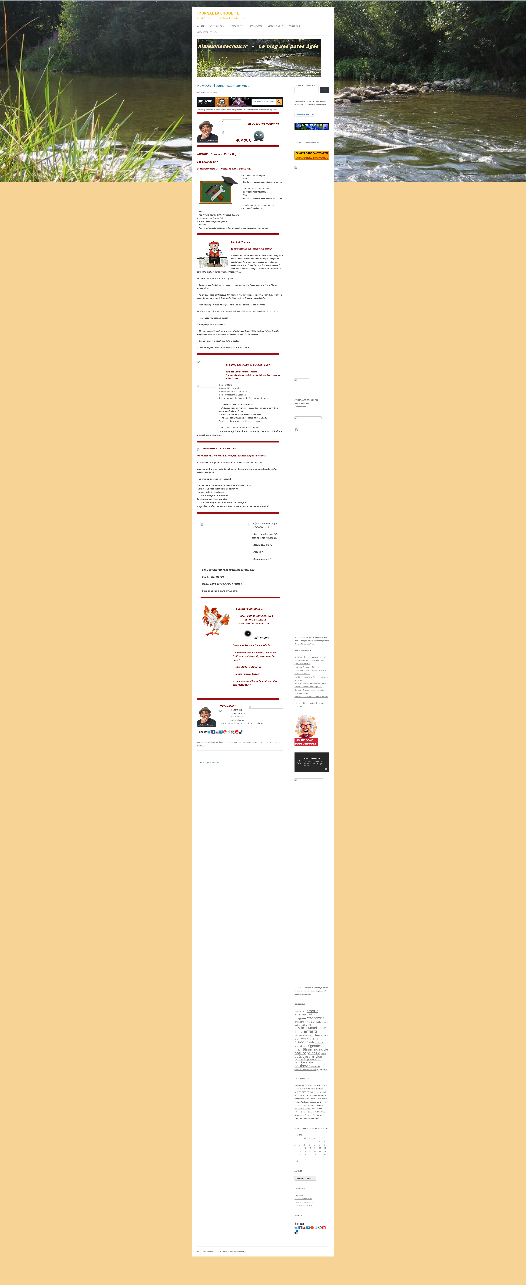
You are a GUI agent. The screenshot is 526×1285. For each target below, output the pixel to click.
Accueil (200, 26)
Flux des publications (303, 1198)
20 (310, 1151)
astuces (315, 1015)
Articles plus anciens (208, 762)
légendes (314, 1045)
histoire (315, 1038)
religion (316, 1056)
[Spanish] (298, 111)
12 (305, 1148)
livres (304, 1046)
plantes (323, 1054)
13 (310, 1148)
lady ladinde (319, 1043)
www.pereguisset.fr (302, 403)
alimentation (300, 1011)
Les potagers (256, 26)
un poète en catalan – (303, 1085)
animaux (301, 1014)
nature (300, 1052)
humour (262, 742)
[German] (312, 111)
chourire (299, 1021)
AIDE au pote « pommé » (207, 32)
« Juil (296, 1161)
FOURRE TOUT (294, 26)
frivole (304, 1039)
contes (316, 1021)
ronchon (316, 1059)
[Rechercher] (324, 90)
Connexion (299, 1195)
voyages (321, 1069)
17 (295, 1151)
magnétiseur (303, 1049)
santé (298, 1062)
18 (300, 1151)
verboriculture (310, 1070)
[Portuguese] (309, 111)
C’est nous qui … (217, 26)
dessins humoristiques (311, 1027)
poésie (299, 1056)
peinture (313, 1053)
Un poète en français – (304, 1115)
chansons (316, 1018)
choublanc (201, 745)
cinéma (307, 1022)
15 (320, 1148)
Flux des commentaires (304, 1202)
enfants (311, 1031)
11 (300, 1148)
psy (307, 1056)
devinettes (299, 1032)
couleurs (298, 1025)
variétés (315, 1066)
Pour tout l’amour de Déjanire (307, 667)
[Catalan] (296, 111)
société (308, 1062)
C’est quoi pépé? (237, 26)
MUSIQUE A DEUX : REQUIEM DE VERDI (310, 683)
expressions (302, 1035)
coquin (325, 1022)
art (310, 1014)
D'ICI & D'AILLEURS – (303, 1108)
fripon (297, 1039)
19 (305, 1151)
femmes (321, 1035)
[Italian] (306, 111)
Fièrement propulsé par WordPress (233, 1251)
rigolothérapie (303, 1059)
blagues (255, 742)
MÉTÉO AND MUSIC (275, 26)
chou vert (227, 742)
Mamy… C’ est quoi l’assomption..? (308, 686)
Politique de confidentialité (207, 1251)
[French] (301, 111)
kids (311, 1042)
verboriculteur (300, 1070)
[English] (304, 111)
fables (312, 1036)
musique (320, 1049)
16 (325, 1148)
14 (315, 1148)
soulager (302, 1065)
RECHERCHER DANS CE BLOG (306, 85)
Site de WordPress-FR (303, 1205)
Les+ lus (298, 1046)
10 (295, 1148)
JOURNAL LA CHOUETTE (218, 13)
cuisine (306, 1025)
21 (315, 1151)
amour (248, 742)
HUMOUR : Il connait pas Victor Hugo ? (224, 85)
